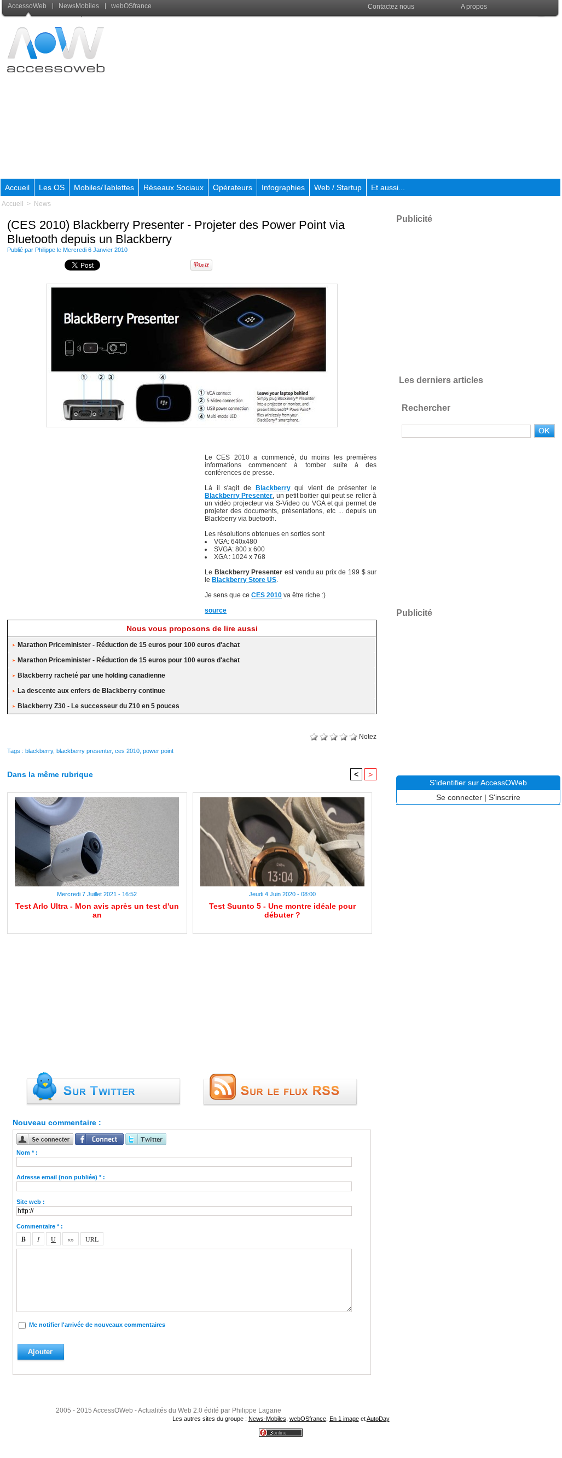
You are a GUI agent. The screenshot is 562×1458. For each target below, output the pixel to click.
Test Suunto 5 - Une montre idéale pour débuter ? (282, 910)
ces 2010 (127, 751)
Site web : (30, 1201)
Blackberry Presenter (239, 495)
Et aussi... (388, 187)
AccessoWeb (28, 6)
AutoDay (378, 1418)
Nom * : (27, 1152)
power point (158, 751)
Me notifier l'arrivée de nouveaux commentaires (97, 1324)
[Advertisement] (361, 97)
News (42, 204)
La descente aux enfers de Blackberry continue (91, 691)
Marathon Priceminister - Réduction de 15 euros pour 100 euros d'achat (129, 645)
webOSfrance (130, 6)
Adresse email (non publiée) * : (60, 1177)
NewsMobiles (79, 6)
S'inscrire (504, 797)
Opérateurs (232, 187)
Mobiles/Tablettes (104, 187)
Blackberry (273, 488)
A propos (474, 6)
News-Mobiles (267, 1418)
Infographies (283, 187)
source (216, 610)
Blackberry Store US (244, 580)
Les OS (52, 187)
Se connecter (459, 797)
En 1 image (344, 1418)
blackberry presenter (84, 751)
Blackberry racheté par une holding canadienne (91, 675)
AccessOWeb (113, 1410)
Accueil (17, 187)
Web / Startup (338, 187)
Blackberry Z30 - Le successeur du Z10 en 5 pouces (98, 706)
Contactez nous (391, 6)
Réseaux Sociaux (173, 187)
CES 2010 (266, 595)
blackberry (39, 751)
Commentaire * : (39, 1226)
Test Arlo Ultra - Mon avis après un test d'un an (97, 910)
